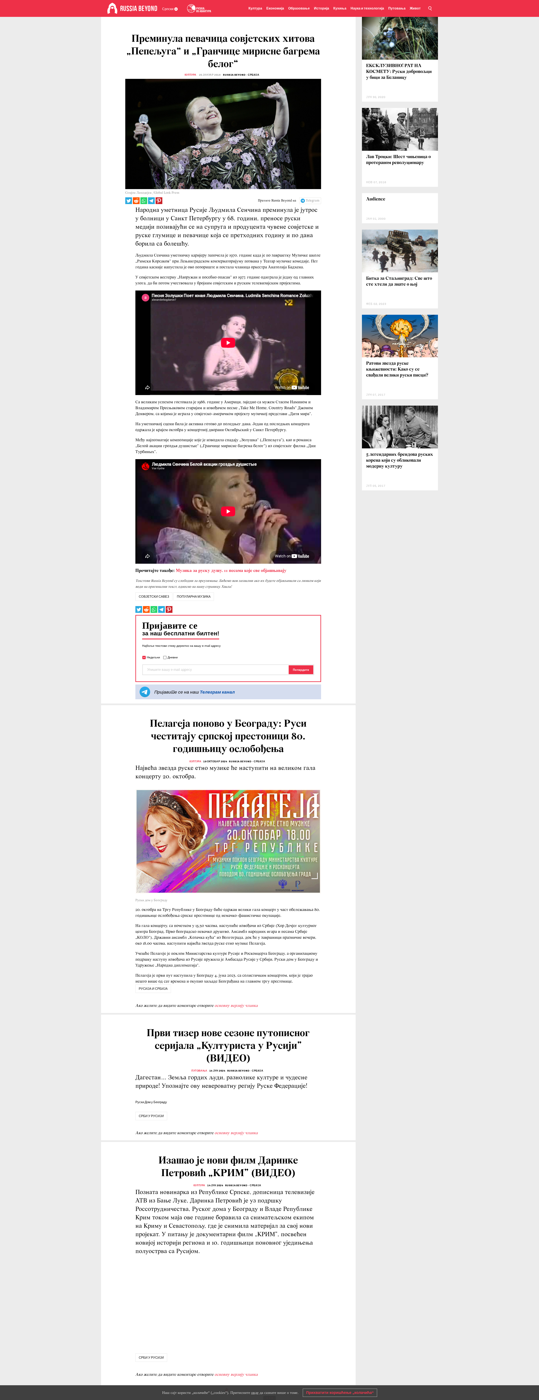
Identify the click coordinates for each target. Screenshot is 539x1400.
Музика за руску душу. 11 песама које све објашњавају (231, 570)
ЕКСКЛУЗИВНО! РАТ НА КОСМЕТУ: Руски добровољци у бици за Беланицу (399, 71)
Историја (321, 8)
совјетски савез (154, 596)
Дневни (173, 657)
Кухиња (339, 8)
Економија (275, 8)
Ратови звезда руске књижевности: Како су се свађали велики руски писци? (397, 369)
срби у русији (151, 1116)
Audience (375, 199)
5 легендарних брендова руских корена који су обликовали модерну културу (399, 460)
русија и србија (153, 989)
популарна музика (194, 596)
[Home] (112, 8)
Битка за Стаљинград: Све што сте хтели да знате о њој (399, 281)
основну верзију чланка (236, 1006)
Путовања (397, 8)
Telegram (312, 200)
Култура (255, 8)
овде (255, 1393)
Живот (415, 8)
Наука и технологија (367, 8)
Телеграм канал (217, 692)
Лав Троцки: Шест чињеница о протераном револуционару (398, 160)
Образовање (299, 8)
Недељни (153, 657)
